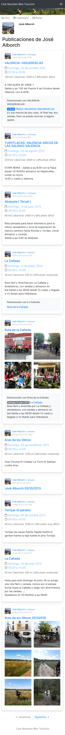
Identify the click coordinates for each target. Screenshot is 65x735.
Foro (7, 17)
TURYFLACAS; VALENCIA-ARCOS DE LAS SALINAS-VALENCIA (31, 144)
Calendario (22, 17)
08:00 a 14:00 (16, 270)
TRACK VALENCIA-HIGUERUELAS (32, 108)
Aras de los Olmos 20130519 (25, 618)
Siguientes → (41, 717)
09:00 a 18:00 (16, 210)
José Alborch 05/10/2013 (23, 488)
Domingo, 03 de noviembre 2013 (28, 445)
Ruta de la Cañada (17, 306)
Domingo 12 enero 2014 (18, 402)
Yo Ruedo (32, 54)
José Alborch (18, 54)
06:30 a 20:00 (16, 155)
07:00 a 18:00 (16, 72)
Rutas (38, 17)
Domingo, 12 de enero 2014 (24, 266)
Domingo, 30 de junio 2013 (24, 563)
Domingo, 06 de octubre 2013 (26, 515)
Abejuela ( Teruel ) (18, 201)
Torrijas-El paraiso (18, 510)
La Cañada (12, 261)
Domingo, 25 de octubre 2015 (26, 68)
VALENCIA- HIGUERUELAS (24, 63)
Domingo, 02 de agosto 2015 (25, 151)
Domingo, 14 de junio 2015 (24, 206)
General (31, 252)
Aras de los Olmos (18, 440)
